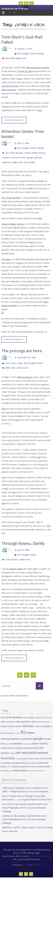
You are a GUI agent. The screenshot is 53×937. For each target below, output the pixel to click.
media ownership (30, 739)
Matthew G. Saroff (10, 819)
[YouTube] (21, 3)
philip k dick (21, 56)
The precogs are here (21, 345)
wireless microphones (36, 762)
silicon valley (29, 157)
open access (28, 750)
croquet (46, 717)
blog (31, 709)
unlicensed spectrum (21, 758)
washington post (7, 762)
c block (33, 713)
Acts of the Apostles (10, 192)
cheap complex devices (35, 149)
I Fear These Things (14, 357)
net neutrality (26, 744)
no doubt (18, 750)
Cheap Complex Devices (12, 219)
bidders (25, 709)
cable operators (22, 713)
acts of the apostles (14, 149)
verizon (34, 758)
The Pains (6, 254)
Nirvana (26, 856)
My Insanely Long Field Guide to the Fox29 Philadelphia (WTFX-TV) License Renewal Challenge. (25, 799)
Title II (9, 758)
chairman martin (43, 713)
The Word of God (9, 84)
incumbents (15, 735)
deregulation (10, 725)
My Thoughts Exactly (26, 52)
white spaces (20, 761)
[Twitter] (26, 3)
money (12, 745)
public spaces (23, 361)
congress (38, 718)
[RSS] (31, 3)
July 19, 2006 (23, 543)
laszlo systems (12, 551)
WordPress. (36, 856)
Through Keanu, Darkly (23, 536)
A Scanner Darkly (15, 560)
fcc (23, 724)
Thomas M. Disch (25, 69)
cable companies (8, 713)
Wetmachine (14, 9)
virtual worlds (44, 758)
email (18, 725)
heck (7, 735)
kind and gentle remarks (38, 65)
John (4, 787)
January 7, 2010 (25, 48)
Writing (40, 52)
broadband (37, 709)
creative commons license (14, 153)
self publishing (32, 754)
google (30, 153)
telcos (3, 758)
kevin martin (40, 735)
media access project (11, 739)
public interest (40, 750)
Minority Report (24, 370)
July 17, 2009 (23, 141)
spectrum (43, 754)
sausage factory (19, 754)
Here (3, 402)
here (40, 213)
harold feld (10, 56)
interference (27, 735)
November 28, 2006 (27, 352)
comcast (27, 717)
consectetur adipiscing (40, 847)
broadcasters (47, 709)
